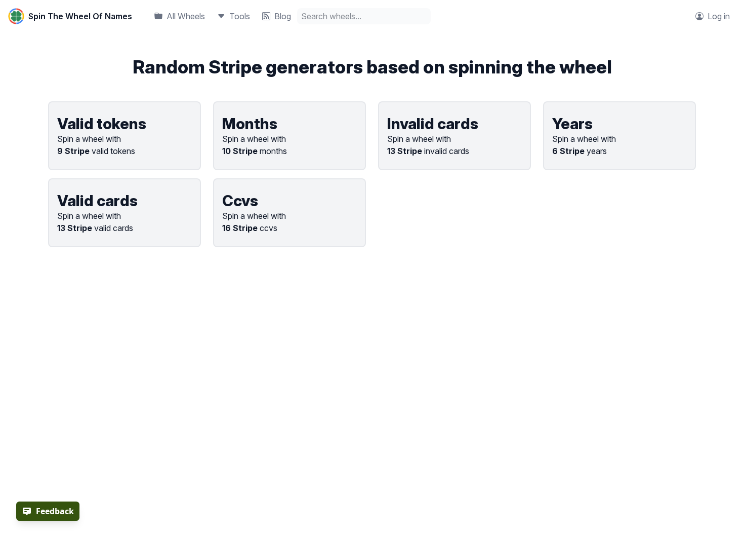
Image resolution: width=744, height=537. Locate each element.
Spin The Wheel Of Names (80, 16)
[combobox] (364, 16)
